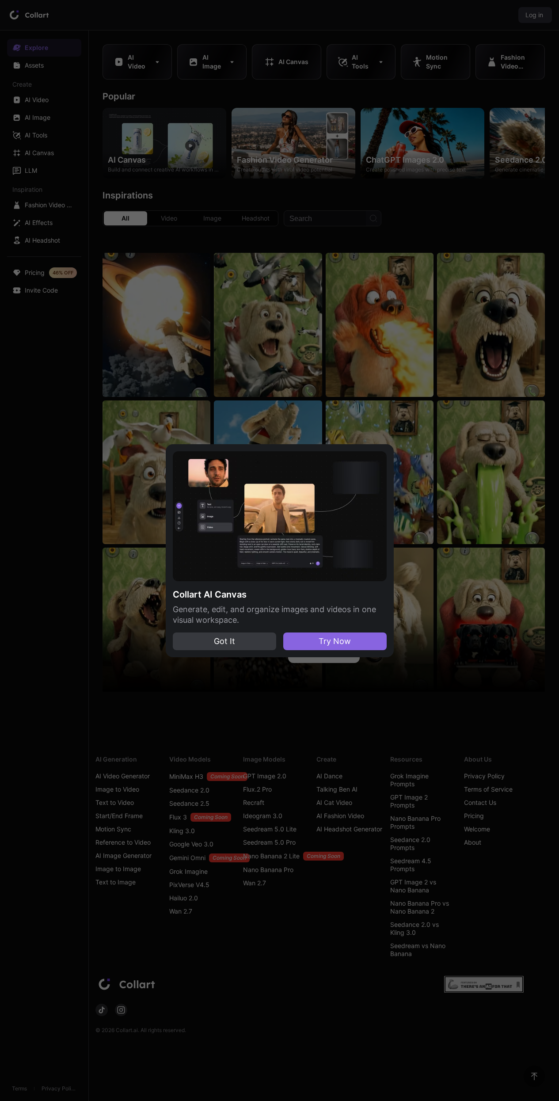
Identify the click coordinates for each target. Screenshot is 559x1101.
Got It (224, 641)
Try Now (335, 641)
